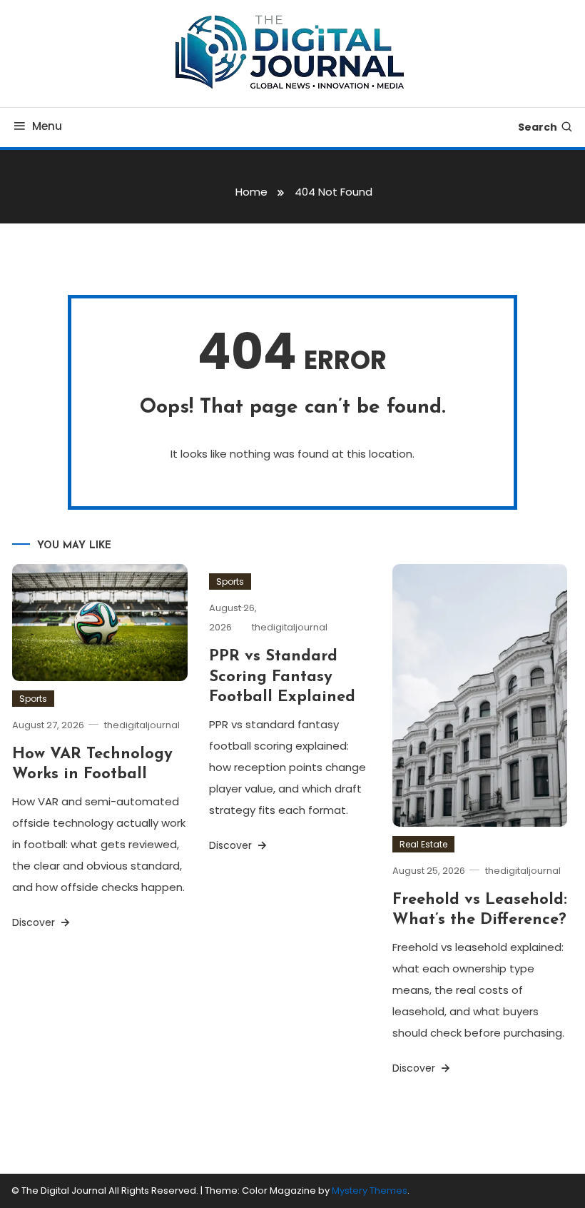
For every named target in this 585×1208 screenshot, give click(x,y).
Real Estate (423, 844)
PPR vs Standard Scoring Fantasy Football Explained (282, 676)
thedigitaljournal (142, 725)
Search (537, 127)
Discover (35, 922)
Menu (47, 126)
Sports (33, 699)
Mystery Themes (369, 1190)
